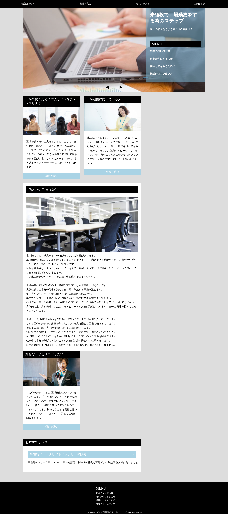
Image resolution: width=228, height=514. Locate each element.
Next (120, 87)
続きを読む (51, 175)
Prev (107, 87)
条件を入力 (85, 3)
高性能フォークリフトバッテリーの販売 (58, 454)
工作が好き (199, 3)
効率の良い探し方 (160, 51)
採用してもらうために (162, 66)
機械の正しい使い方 (161, 73)
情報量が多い (29, 3)
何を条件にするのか (161, 58)
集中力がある (143, 3)
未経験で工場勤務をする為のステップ (173, 17)
